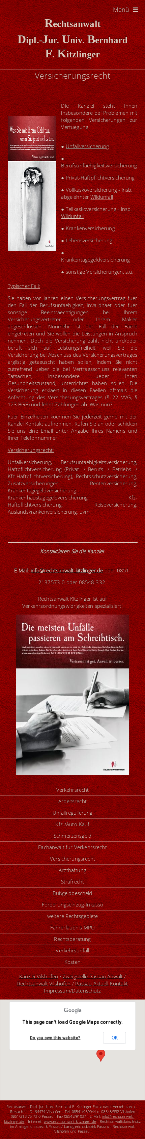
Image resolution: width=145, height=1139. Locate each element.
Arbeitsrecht (72, 801)
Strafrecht (72, 881)
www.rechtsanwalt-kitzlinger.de (70, 1121)
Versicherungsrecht (72, 858)
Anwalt (115, 976)
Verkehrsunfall (72, 950)
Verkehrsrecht (72, 789)
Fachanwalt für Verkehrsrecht (72, 847)
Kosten (72, 961)
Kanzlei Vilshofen (38, 976)
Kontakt (119, 983)
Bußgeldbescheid (72, 893)
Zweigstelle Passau (84, 976)
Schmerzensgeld (72, 835)
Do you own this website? (55, 1038)
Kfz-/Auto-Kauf (72, 824)
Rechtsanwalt (32, 983)
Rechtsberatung (72, 938)
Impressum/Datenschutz (72, 990)
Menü (122, 9)
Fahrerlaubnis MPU (72, 927)
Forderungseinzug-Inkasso (73, 904)
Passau (83, 983)
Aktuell (101, 983)
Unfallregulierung (73, 812)
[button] (101, 1055)
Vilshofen (59, 983)
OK (115, 1037)
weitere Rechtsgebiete (72, 916)
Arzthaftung (72, 870)
